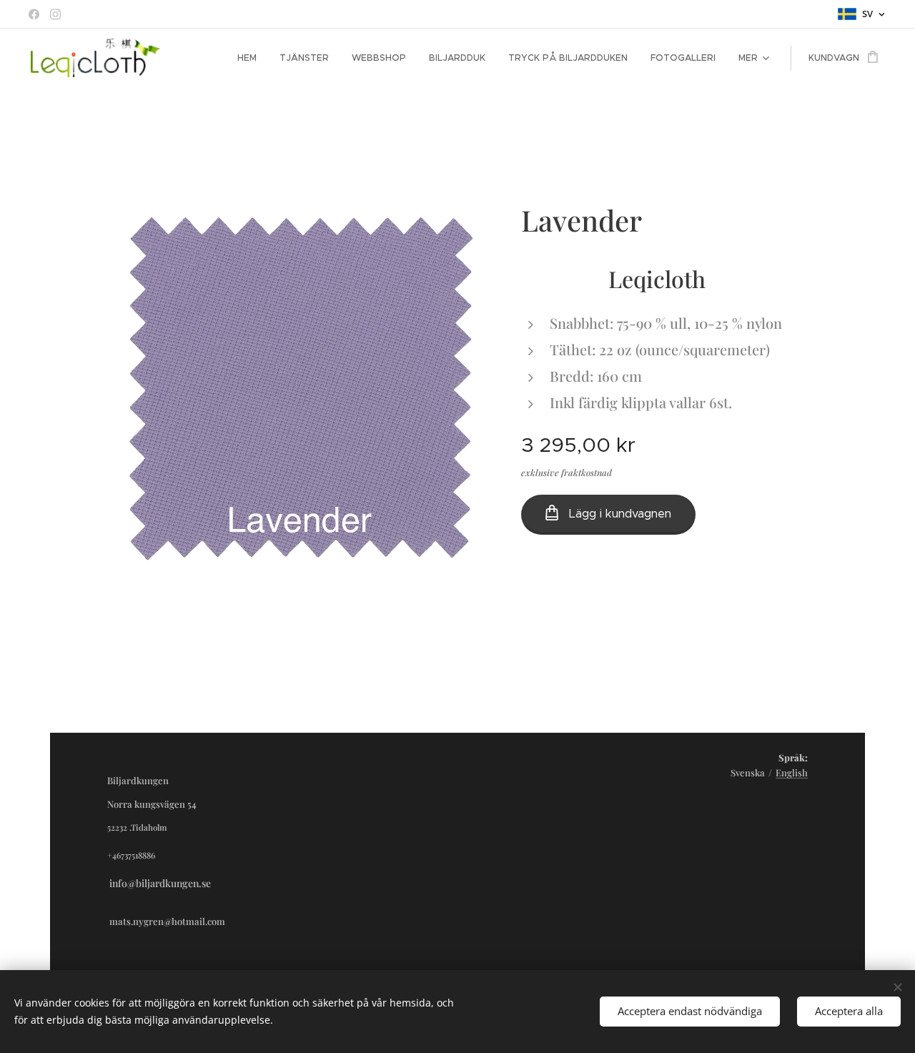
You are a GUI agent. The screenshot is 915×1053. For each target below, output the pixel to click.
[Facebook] (34, 14)
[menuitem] (251, 58)
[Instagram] (55, 14)
